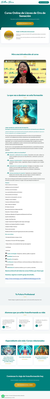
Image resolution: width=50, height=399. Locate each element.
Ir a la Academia (44, 2)
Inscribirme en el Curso (25, 385)
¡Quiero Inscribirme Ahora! (25, 23)
